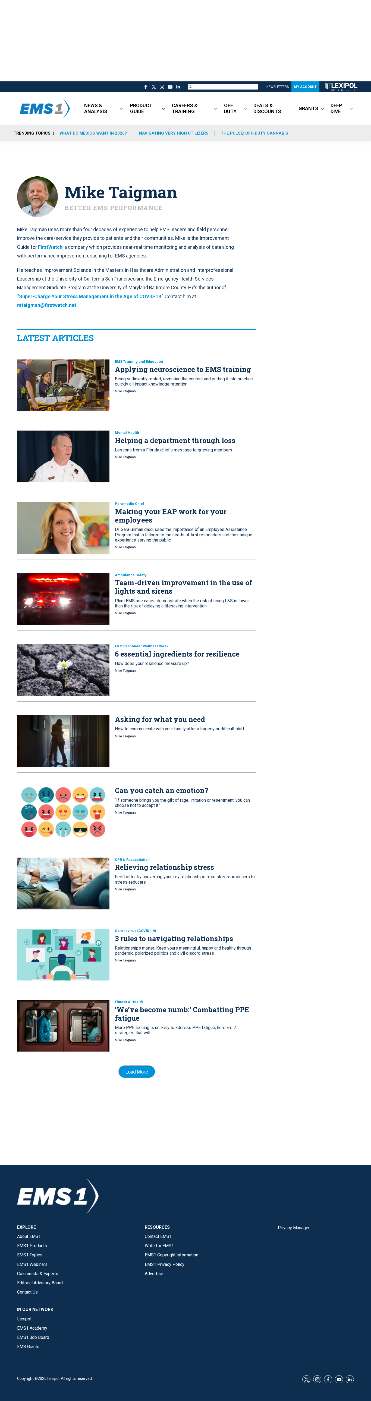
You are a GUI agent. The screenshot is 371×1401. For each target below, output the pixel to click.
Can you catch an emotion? (161, 790)
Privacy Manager (294, 1227)
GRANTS (308, 108)
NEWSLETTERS (277, 87)
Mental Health (127, 433)
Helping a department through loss (175, 440)
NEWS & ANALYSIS (95, 108)
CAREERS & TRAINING (185, 108)
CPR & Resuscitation (132, 860)
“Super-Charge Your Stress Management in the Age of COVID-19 (89, 296)
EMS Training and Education (139, 361)
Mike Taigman (125, 391)
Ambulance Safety (130, 575)
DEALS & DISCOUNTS (267, 108)
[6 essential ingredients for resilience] (63, 670)
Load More (136, 1072)
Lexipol (53, 1378)
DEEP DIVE (336, 108)
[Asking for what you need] (63, 741)
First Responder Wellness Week (141, 646)
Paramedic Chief (129, 504)
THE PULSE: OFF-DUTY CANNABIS (254, 133)
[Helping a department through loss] (63, 456)
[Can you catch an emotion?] (63, 812)
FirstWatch (50, 247)
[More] (121, 108)
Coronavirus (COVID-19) (135, 931)
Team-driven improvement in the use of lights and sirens (183, 587)
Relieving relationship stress (164, 867)
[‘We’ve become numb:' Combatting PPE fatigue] (63, 1026)
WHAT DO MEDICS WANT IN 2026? (93, 133)
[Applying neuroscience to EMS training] (63, 385)
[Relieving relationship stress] (63, 883)
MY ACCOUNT (305, 87)
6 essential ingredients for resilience (177, 653)
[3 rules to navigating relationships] (63, 954)
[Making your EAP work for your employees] (63, 527)
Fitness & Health (129, 1002)
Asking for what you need (160, 719)
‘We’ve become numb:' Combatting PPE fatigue (182, 1014)
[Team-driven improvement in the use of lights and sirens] (63, 599)
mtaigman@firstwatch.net (46, 305)
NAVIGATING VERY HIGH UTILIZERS (174, 133)
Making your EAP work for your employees (171, 515)
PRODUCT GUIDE (141, 108)
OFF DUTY (230, 108)
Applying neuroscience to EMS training (183, 369)
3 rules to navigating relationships (174, 938)
